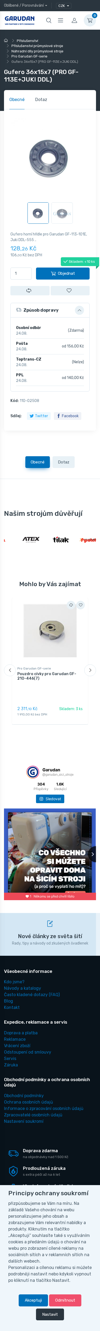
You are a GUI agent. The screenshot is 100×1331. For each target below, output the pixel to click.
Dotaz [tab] (41, 99)
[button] (50, 310)
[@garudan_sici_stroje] (32, 772)
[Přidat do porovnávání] (30, 290)
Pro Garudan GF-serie (34, 668)
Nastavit (50, 1314)
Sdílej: (16, 416)
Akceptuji (33, 1300)
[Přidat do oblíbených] (70, 290)
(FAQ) (32, 994)
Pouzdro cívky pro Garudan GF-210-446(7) (46, 676)
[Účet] (74, 20)
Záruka (11, 1064)
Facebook (70, 416)
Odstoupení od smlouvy (27, 1052)
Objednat (66, 273)
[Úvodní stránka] (6, 41)
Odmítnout (65, 1300)
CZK (62, 6)
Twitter (41, 416)
